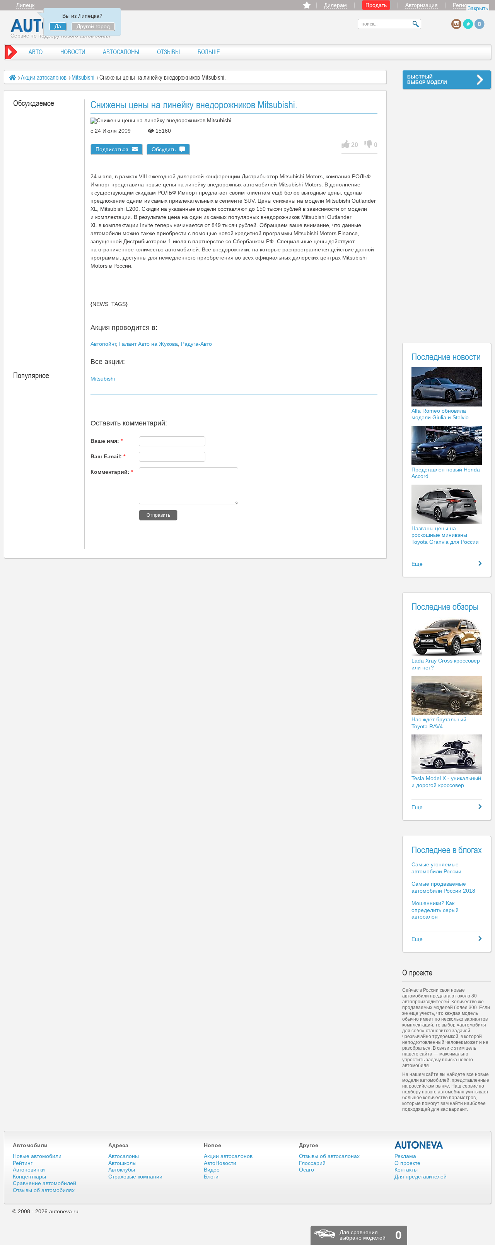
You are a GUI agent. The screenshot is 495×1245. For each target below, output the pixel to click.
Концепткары (29, 1176)
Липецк (25, 5)
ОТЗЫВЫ (168, 52)
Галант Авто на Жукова (148, 344)
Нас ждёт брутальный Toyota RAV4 (438, 722)
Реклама (405, 1156)
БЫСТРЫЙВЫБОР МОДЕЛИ (427, 79)
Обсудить (164, 149)
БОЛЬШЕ (209, 52)
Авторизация (421, 5)
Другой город (93, 26)
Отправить (158, 515)
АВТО (36, 52)
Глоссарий (312, 1163)
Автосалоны (123, 1156)
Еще (417, 564)
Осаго (306, 1169)
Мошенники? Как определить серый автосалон (435, 910)
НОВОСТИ (72, 52)
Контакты (406, 1169)
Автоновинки (29, 1169)
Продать (376, 5)
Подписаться (112, 149)
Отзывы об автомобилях (44, 1190)
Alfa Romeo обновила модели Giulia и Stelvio (440, 414)
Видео (212, 1169)
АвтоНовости (220, 1163)
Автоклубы (121, 1169)
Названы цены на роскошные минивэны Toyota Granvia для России (445, 535)
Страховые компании (135, 1176)
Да (58, 26)
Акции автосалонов (44, 77)
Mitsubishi (83, 77)
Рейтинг (22, 1163)
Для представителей (420, 1176)
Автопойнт (103, 344)
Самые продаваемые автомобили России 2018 (443, 887)
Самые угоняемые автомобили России (436, 867)
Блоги (211, 1176)
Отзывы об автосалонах (329, 1156)
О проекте (407, 1163)
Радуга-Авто (196, 344)
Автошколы (122, 1163)
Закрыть (478, 8)
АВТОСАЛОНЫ (121, 52)
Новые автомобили (37, 1156)
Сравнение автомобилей (44, 1183)
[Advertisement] (446, 211)
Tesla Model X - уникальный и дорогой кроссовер (446, 781)
